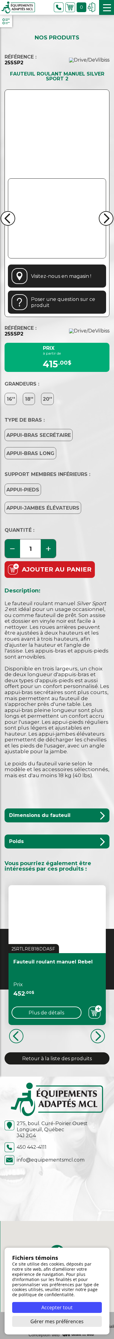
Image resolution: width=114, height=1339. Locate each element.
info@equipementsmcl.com (51, 1160)
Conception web (44, 1334)
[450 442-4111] (59, 7)
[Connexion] (91, 7)
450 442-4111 (32, 1147)
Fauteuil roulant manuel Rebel (53, 962)
